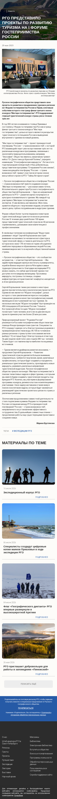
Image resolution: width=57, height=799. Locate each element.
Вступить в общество (39, 749)
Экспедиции (7, 764)
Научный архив (8, 776)
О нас (4, 737)
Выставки (6, 772)
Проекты (6, 756)
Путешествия (8, 760)
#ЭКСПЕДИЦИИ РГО (22, 431)
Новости (11, 11)
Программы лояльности (40, 758)
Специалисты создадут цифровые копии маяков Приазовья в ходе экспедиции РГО (24, 549)
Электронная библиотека (41, 745)
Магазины (34, 737)
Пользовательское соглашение (38, 769)
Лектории (6, 768)
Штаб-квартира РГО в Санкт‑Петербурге (11, 742)
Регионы (6, 748)
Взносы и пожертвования (41, 753)
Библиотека (35, 741)
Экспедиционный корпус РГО (21, 492)
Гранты (5, 752)
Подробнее (41, 497)
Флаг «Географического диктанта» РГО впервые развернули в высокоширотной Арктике (27, 609)
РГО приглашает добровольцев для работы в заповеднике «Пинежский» (26, 668)
